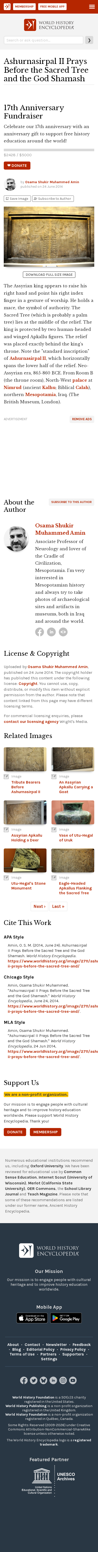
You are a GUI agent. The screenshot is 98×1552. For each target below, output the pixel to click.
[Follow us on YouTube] (73, 1382)
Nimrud (13, 387)
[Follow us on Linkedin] (54, 1382)
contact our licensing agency (31, 721)
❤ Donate (17, 165)
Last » (58, 906)
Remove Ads (82, 419)
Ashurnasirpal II (28, 358)
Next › (39, 906)
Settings (49, 1358)
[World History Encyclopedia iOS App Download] (32, 1318)
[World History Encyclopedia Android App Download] (66, 1318)
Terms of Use (22, 1354)
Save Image (16, 198)
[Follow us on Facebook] (24, 1382)
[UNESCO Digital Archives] (49, 1480)
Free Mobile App (52, 6)
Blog (16, 1349)
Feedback (82, 1344)
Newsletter (56, 1344)
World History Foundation (33, 1397)
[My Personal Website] (63, 632)
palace (79, 380)
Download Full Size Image (49, 275)
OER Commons (41, 1188)
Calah (82, 387)
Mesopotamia (40, 394)
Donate (15, 1132)
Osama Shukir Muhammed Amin (52, 182)
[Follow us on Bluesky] (44, 1382)
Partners (48, 1354)
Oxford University (46, 1165)
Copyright (28, 683)
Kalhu (49, 387)
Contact (32, 1344)
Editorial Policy (41, 1349)
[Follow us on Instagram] (63, 1382)
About (13, 1344)
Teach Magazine (42, 1194)
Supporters (73, 1354)
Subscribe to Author (52, 198)
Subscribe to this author (71, 502)
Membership (24, 6)
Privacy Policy (73, 1349)
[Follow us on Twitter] (34, 1382)
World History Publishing (26, 1406)
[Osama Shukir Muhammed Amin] (39, 632)
